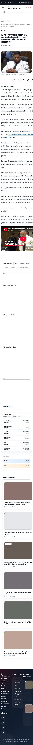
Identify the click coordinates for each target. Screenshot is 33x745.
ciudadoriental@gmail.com (18, 694)
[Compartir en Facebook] (14, 80)
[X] (26, 8)
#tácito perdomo (24, 267)
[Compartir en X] (19, 80)
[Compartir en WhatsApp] (28, 80)
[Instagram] (28, 8)
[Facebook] (24, 8)
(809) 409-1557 (18, 684)
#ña (16, 263)
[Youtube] (31, 8)
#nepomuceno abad (24, 263)
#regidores (13, 267)
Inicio (2, 21)
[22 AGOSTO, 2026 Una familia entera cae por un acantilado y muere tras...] (27, 691)
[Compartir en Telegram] (23, 80)
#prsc (6, 267)
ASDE (8, 21)
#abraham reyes (8, 263)
